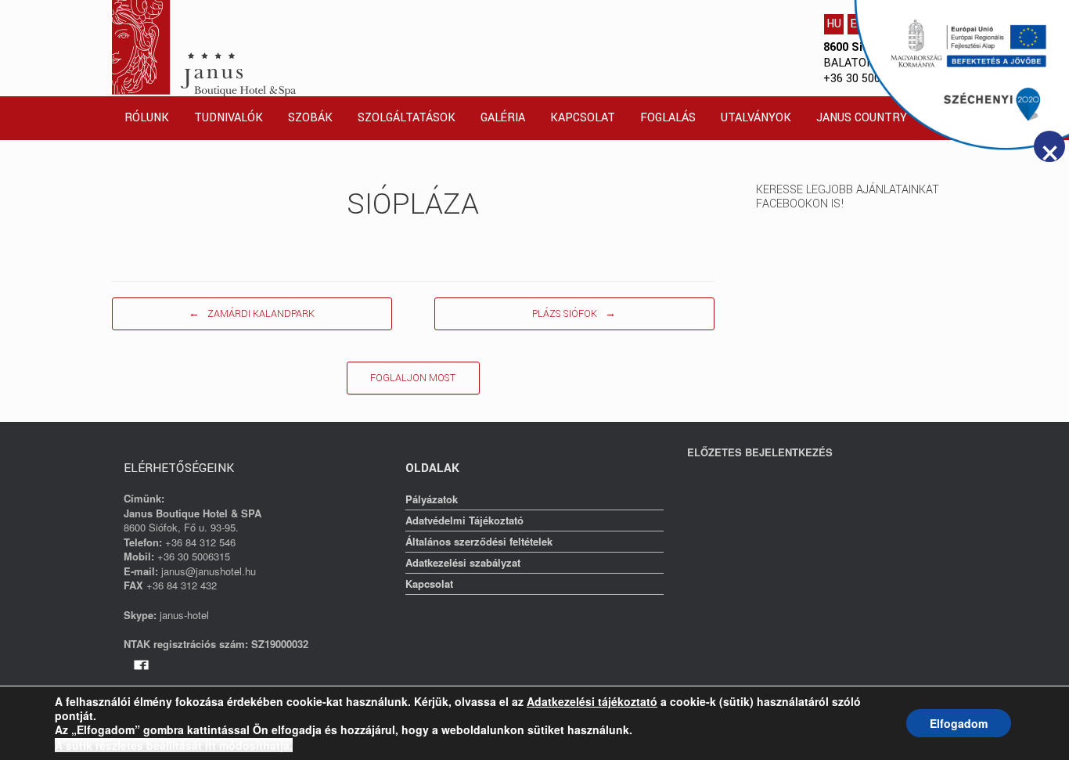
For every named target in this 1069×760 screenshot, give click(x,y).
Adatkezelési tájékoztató (592, 701)
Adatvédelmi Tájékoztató (464, 520)
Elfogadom (959, 723)
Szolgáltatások (406, 118)
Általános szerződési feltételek (478, 541)
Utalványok (756, 118)
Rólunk (146, 118)
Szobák (310, 118)
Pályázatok (431, 499)
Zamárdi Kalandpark (252, 314)
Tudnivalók (228, 118)
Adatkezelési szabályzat (462, 562)
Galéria (503, 118)
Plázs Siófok (574, 314)
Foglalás (668, 118)
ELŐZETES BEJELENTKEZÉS (760, 452)
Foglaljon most (412, 378)
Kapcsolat (582, 118)
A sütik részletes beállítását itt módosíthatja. (174, 745)
